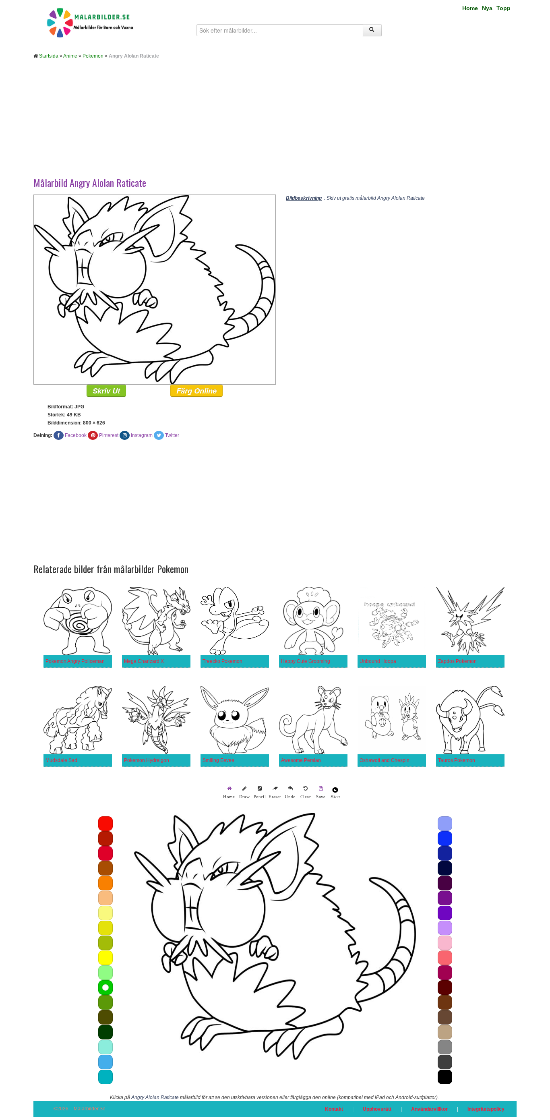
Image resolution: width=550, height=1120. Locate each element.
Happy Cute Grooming (305, 661)
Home (470, 8)
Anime (70, 56)
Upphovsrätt (377, 1109)
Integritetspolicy (486, 1109)
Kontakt (334, 1109)
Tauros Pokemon (456, 760)
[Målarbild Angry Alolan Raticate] (154, 289)
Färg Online (196, 390)
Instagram (142, 435)
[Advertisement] (275, 124)
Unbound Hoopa (378, 661)
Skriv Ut (106, 390)
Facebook (76, 435)
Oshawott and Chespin (384, 760)
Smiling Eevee (218, 760)
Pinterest (108, 435)
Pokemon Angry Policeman (75, 661)
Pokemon (93, 56)
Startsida (48, 56)
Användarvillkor (429, 1109)
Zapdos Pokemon (457, 661)
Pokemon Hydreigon (146, 760)
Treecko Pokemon (222, 661)
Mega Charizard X (144, 661)
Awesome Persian (301, 760)
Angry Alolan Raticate (155, 1097)
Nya (487, 8)
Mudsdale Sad (61, 760)
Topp (503, 8)
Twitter (172, 435)
